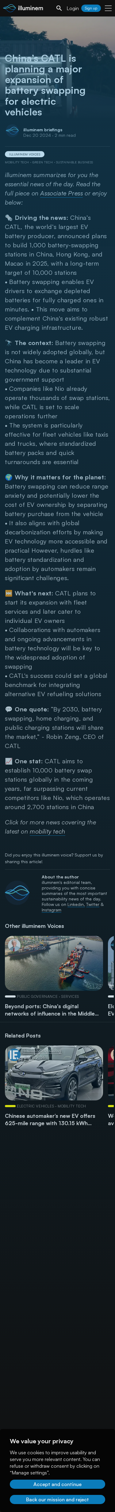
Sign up (91, 8)
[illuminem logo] (23, 9)
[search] (59, 8)
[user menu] (108, 8)
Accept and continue (57, 1484)
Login (73, 8)
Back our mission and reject (57, 1499)
